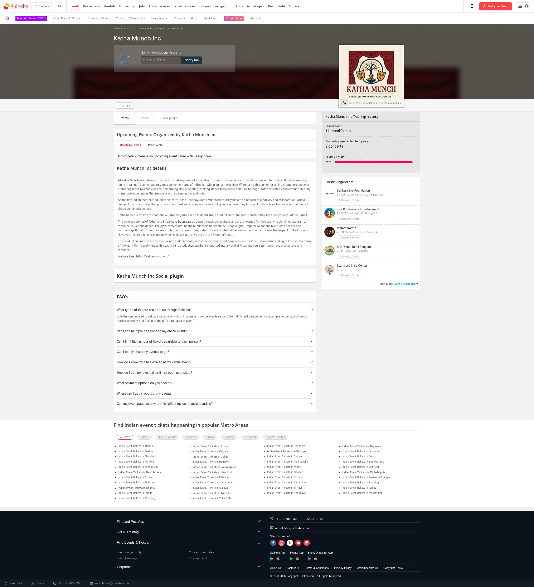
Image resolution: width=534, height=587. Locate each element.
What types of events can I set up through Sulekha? (154, 310)
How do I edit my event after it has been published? (154, 373)
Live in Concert (167, 437)
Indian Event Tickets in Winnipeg (136, 498)
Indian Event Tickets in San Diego (361, 482)
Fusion (144, 437)
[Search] (59, 6)
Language (157, 18)
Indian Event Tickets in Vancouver (286, 493)
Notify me (191, 60)
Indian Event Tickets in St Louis (210, 487)
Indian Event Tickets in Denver (284, 456)
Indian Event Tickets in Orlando (285, 472)
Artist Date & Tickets (67, 18)
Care (159, 6)
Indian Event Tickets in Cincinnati (361, 451)
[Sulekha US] (6, 18)
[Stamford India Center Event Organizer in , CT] (329, 269)
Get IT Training (128, 532)
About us (275, 568)
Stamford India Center (352, 265)
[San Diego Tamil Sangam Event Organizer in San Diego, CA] (329, 250)
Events (74, 6)
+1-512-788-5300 (286, 519)
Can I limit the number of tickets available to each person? (159, 342)
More (293, 6)
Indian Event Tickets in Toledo (135, 493)
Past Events (155, 145)
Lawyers (205, 6)
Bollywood (250, 437)
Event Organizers (404, 283)
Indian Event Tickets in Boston (135, 451)
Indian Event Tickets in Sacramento (213, 482)
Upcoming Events (98, 18)
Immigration (223, 6)
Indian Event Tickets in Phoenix (136, 477)
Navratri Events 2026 (31, 18)
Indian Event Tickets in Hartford (136, 461)
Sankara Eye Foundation (353, 190)
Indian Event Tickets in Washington (362, 493)
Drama (210, 437)
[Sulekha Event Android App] (291, 559)
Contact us (293, 568)
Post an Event (198, 558)
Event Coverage (127, 558)
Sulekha (15, 6)
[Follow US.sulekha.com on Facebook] (273, 542)
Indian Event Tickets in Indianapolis (287, 461)
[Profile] (522, 6)
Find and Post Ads (130, 521)
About (145, 118)
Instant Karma (346, 228)
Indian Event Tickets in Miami (284, 466)
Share (126, 105)
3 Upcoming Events (349, 200)
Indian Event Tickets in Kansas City (138, 466)
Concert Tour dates (201, 552)
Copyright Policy (393, 568)
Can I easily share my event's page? (143, 352)
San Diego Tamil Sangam (354, 247)
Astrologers (255, 6)
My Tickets (211, 18)
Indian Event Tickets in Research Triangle (366, 477)
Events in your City (129, 552)
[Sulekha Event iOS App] (297, 558)
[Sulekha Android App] (272, 559)
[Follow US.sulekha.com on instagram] (281, 542)
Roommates (92, 6)
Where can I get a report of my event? (144, 393)
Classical (191, 437)
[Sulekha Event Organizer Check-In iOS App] (315, 558)
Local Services (184, 6)
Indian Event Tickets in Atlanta (135, 446)
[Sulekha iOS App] (278, 558)
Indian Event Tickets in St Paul (284, 487)
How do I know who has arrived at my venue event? (154, 362)
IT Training (127, 6)
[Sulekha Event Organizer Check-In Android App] (309, 559)
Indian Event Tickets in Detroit (359, 456)
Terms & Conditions (317, 568)
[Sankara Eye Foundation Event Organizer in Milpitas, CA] (329, 194)
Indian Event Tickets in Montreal (360, 466)
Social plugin (169, 118)
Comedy (179, 18)
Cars (239, 6)
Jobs (142, 6)
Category (136, 18)
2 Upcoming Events (349, 256)
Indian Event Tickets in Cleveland (137, 456)
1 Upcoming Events (349, 219)
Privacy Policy (343, 568)
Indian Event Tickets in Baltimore (286, 446)
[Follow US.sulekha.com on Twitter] (290, 542)
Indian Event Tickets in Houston (211, 461)
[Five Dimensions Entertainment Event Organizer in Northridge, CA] (329, 213)
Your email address (154, 59)
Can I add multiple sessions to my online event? (152, 331)
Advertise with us (367, 568)
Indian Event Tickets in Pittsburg (211, 477)
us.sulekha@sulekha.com (292, 528)
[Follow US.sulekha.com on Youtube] (298, 542)
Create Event (234, 18)
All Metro (125, 437)
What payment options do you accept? (144, 383)
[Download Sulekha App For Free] (472, 6)
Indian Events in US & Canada (130, 28)
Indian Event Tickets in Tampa (359, 487)
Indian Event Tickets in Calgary (210, 451)
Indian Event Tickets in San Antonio (287, 482)
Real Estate (276, 6)
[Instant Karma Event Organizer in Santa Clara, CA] (329, 232)
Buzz (194, 18)
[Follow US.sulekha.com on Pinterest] (306, 542)
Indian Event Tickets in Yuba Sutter (212, 498)
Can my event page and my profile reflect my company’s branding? (165, 404)
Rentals (109, 6)
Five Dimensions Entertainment (358, 209)
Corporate (124, 567)
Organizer (155, 28)
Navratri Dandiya (276, 437)
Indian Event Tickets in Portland (285, 477)
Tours (119, 18)
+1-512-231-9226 (312, 519)
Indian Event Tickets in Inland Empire (363, 461)
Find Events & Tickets (133, 542)
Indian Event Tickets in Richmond (137, 482)
